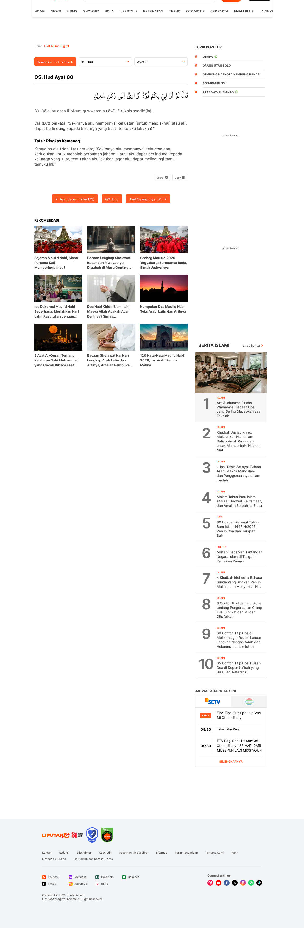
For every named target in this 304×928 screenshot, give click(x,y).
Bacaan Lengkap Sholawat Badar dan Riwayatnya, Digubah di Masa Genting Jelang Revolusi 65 (108, 263)
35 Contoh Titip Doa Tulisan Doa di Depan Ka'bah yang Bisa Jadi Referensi (239, 667)
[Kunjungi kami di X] (235, 883)
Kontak (46, 853)
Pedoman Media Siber (134, 853)
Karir (234, 853)
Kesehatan (153, 11)
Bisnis (72, 11)
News (56, 11)
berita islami (214, 345)
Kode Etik (105, 853)
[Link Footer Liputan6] (62, 835)
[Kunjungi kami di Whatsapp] (251, 883)
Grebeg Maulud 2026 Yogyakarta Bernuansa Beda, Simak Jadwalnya (163, 262)
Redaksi (64, 853)
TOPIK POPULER (208, 47)
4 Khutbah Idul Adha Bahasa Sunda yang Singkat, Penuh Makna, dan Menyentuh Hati (239, 581)
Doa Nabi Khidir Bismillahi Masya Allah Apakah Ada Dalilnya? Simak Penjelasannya (108, 312)
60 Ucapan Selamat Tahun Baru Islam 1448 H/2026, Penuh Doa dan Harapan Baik (238, 529)
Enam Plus (244, 11)
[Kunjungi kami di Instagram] (243, 883)
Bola (109, 11)
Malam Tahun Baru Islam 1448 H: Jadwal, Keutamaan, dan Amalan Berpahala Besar (239, 501)
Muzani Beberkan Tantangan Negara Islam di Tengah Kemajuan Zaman (239, 556)
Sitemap (161, 853)
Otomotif (195, 11)
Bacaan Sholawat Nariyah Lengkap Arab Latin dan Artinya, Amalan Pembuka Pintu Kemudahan (108, 360)
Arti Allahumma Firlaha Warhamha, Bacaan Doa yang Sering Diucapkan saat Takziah (239, 409)
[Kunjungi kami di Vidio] (210, 883)
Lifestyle (128, 11)
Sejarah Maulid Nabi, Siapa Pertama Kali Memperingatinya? (56, 262)
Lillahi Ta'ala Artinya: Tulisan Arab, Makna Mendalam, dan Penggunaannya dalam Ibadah (239, 473)
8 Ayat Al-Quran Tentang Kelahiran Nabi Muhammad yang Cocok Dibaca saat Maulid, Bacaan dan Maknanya (56, 360)
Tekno (174, 11)
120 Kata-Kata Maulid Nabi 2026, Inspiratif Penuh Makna (162, 360)
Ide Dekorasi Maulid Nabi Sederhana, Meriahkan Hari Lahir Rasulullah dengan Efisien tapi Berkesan (56, 312)
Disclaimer (84, 853)
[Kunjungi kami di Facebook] (227, 883)
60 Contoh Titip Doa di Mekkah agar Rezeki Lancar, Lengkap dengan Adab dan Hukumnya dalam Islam (239, 639)
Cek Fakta (219, 11)
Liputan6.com (75, 895)
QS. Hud (111, 199)
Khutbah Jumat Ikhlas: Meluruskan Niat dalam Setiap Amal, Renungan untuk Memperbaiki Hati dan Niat (239, 441)
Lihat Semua (251, 345)
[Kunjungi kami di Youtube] (218, 883)
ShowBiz (91, 11)
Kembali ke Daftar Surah (55, 62)
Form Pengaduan (186, 853)
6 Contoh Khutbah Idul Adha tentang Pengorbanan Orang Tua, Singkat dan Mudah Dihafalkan (239, 610)
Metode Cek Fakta (54, 859)
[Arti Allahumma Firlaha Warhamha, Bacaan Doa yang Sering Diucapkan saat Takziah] (231, 372)
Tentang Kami (214, 853)
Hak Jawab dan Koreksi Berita (93, 859)
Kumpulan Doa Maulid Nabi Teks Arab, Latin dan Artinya (163, 309)
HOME (40, 11)
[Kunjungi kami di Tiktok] (259, 883)
